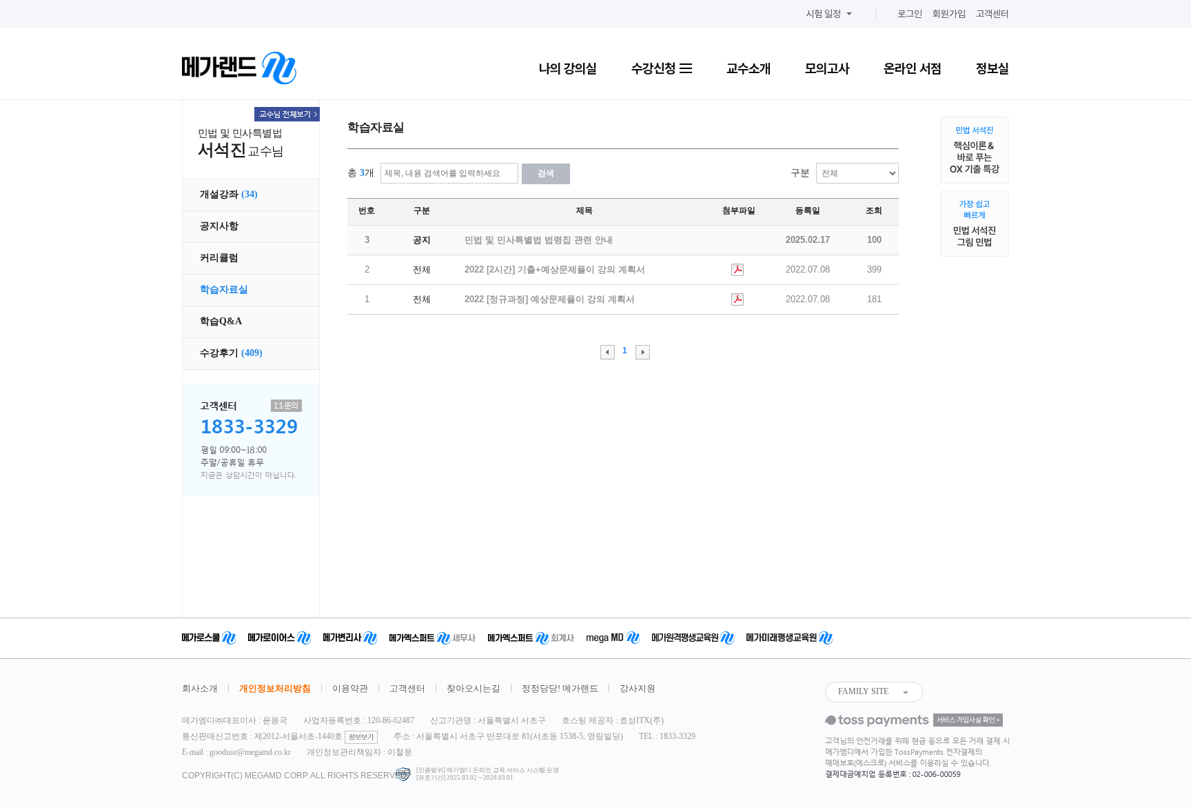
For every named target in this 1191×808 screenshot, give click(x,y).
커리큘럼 (219, 258)
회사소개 (200, 688)
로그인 (909, 13)
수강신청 (654, 68)
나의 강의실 (568, 68)
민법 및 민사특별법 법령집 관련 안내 (539, 240)
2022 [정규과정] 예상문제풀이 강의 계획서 (550, 299)
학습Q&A (221, 321)
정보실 (992, 68)
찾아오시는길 (473, 688)
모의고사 (827, 68)
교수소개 (748, 68)
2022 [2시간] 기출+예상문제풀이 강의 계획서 (555, 269)
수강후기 (231, 353)
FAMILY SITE (863, 691)
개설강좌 (229, 194)
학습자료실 (224, 289)
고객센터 (992, 13)
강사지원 (637, 688)
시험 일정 (823, 13)
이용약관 (350, 688)
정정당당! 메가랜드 (560, 688)
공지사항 (219, 226)
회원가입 (949, 13)
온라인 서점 (912, 68)
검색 (546, 173)
